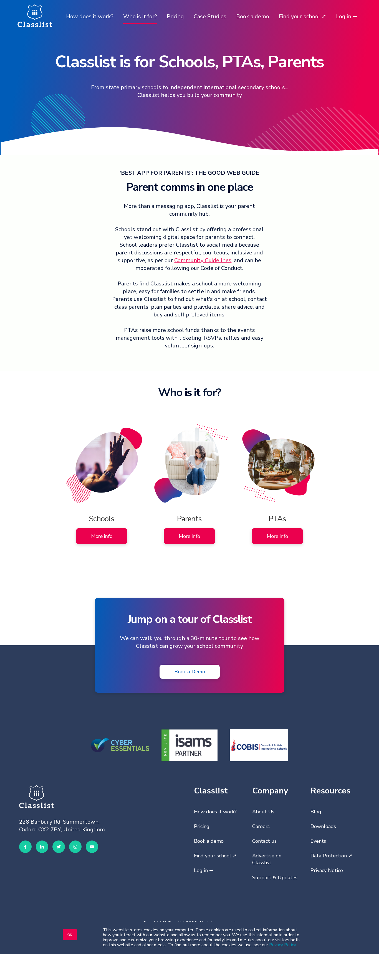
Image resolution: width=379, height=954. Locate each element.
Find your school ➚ (302, 16)
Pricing (175, 16)
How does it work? (89, 16)
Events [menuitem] (318, 841)
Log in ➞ (346, 16)
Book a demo (252, 16)
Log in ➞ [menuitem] (203, 870)
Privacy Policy (282, 945)
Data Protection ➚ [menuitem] (331, 855)
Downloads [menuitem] (323, 826)
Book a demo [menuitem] (209, 841)
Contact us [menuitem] (264, 841)
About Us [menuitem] (263, 811)
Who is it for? (140, 16)
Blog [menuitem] (315, 811)
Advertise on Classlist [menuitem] (266, 859)
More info (101, 536)
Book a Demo (189, 671)
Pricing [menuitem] (201, 826)
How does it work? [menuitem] (215, 811)
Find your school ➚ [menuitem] (215, 855)
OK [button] (69, 934)
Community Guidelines (202, 260)
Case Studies (210, 16)
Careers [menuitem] (261, 826)
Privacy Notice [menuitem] (326, 870)
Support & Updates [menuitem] (274, 877)
